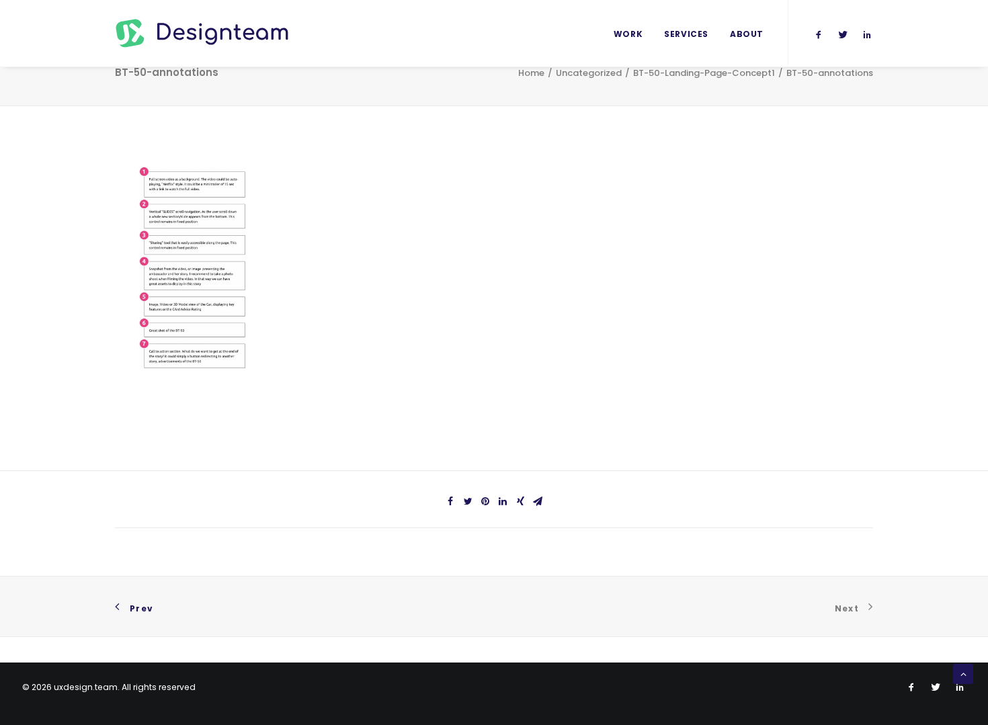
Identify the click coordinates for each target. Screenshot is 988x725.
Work (628, 34)
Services (686, 34)
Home (531, 73)
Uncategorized (589, 73)
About (747, 34)
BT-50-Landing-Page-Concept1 (704, 73)
